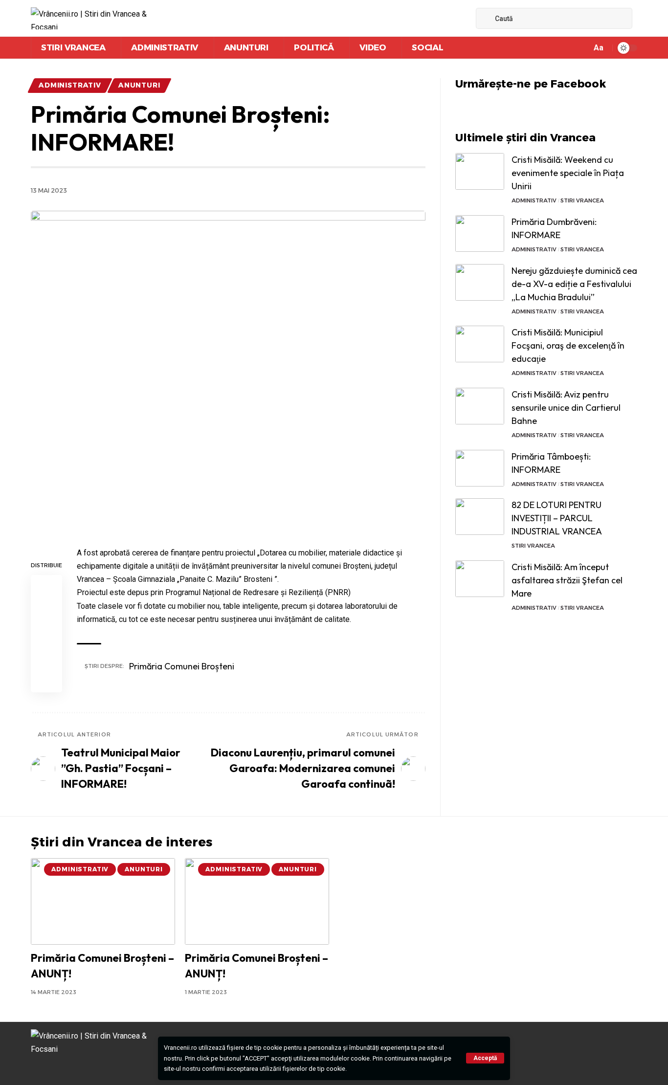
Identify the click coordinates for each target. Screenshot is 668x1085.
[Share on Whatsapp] (46, 633)
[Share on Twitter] (46, 610)
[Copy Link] (46, 680)
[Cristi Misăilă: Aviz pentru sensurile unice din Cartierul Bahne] (479, 406)
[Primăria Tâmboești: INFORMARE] (479, 468)
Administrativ (70, 85)
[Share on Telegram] (46, 657)
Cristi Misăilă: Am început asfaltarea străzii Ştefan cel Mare (567, 580)
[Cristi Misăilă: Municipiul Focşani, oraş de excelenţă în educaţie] (479, 344)
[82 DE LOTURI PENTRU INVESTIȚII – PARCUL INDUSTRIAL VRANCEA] (479, 516)
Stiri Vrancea (582, 200)
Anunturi (139, 85)
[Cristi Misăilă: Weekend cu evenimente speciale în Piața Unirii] (479, 171)
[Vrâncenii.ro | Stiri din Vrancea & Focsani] (95, 18)
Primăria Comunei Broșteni (181, 666)
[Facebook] (452, 18)
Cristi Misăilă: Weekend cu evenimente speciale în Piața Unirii (568, 173)
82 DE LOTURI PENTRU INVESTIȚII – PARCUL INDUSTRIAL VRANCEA (557, 518)
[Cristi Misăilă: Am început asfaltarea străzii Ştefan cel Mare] (479, 578)
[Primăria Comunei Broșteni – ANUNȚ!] (103, 901)
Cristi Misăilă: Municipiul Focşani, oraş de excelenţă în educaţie (568, 345)
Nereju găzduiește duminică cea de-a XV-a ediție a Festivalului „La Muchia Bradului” (574, 284)
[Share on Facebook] (46, 586)
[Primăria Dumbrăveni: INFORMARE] (479, 233)
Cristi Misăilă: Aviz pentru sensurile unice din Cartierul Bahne (566, 407)
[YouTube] (463, 18)
